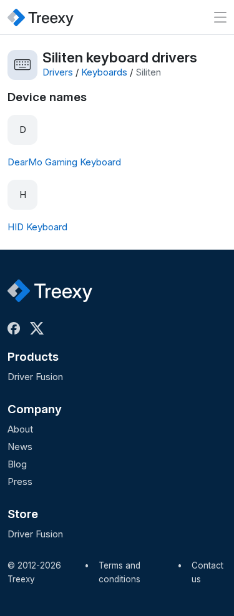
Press (19, 481)
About (20, 429)
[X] (39, 328)
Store (22, 514)
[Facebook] (16, 328)
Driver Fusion (35, 377)
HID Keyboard (37, 227)
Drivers (57, 72)
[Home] (40, 17)
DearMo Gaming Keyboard (64, 162)
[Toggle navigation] (220, 17)
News (19, 446)
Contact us (207, 572)
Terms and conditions (119, 572)
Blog (17, 464)
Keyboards (104, 72)
